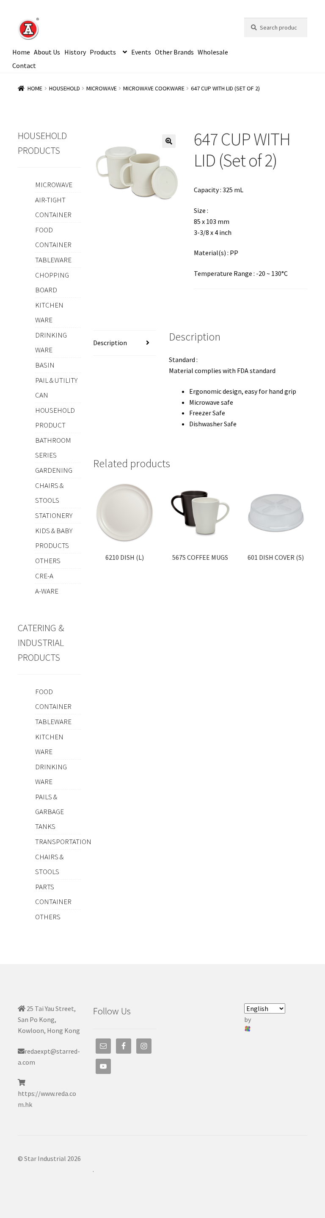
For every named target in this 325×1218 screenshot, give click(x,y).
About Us (47, 52)
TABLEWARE (53, 259)
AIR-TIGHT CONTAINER (53, 207)
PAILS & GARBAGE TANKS (49, 811)
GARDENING (53, 470)
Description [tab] (110, 342)
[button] (169, 141)
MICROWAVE (101, 88)
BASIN (45, 365)
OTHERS (48, 560)
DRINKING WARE (51, 342)
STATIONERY (53, 515)
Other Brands (174, 52)
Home (21, 52)
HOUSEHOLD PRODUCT (55, 418)
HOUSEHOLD (64, 88)
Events (141, 52)
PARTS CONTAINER (53, 894)
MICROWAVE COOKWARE (154, 88)
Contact (24, 65)
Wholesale (213, 52)
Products (103, 52)
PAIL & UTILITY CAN (56, 388)
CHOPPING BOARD (52, 282)
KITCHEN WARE (49, 312)
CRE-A (44, 575)
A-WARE (46, 591)
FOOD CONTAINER (53, 237)
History (75, 52)
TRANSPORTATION (63, 841)
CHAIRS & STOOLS (49, 493)
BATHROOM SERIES (53, 448)
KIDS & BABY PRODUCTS (53, 538)
